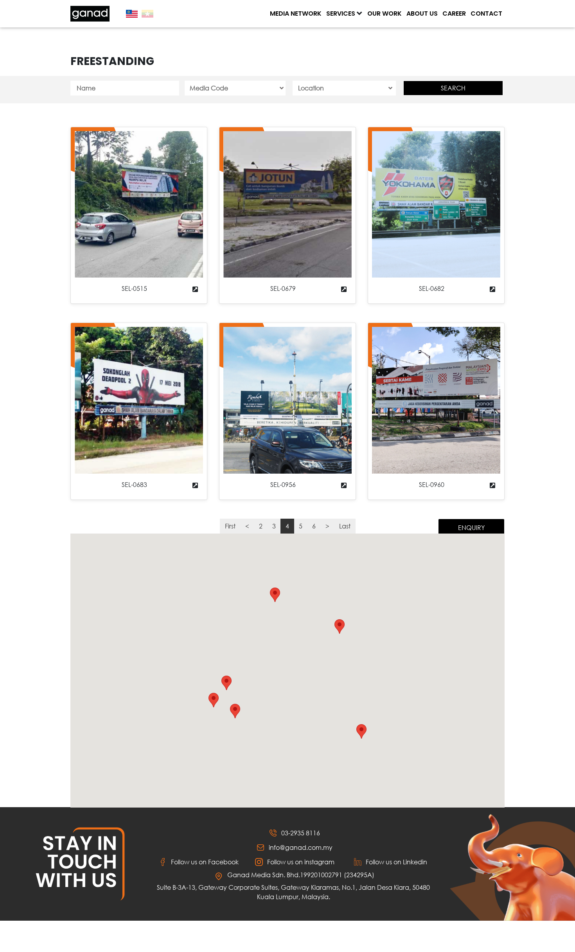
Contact (486, 13)
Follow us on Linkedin (396, 862)
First (230, 526)
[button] (275, 595)
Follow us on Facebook (205, 862)
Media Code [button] (209, 88)
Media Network (296, 13)
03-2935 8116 (300, 833)
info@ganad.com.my (300, 847)
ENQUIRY (471, 527)
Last (344, 526)
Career (454, 13)
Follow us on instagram (300, 862)
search (453, 88)
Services (340, 13)
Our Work (384, 13)
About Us (422, 13)
